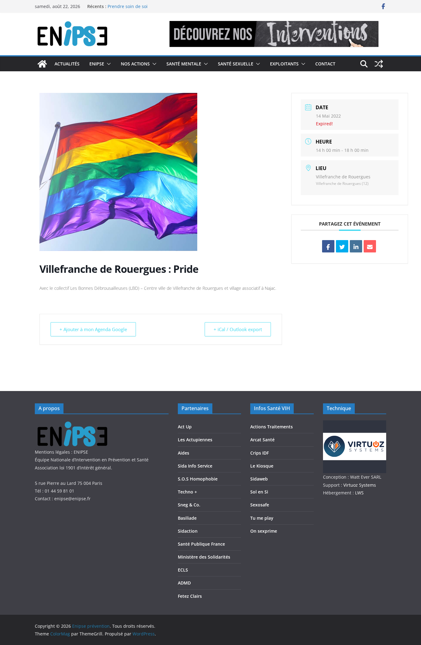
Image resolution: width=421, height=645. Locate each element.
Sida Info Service (195, 466)
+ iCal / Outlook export (238, 329)
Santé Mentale (183, 64)
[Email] (370, 246)
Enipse (96, 64)
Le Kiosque (261, 466)
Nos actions (135, 64)
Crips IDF (259, 453)
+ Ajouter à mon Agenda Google (93, 329)
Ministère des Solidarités (204, 557)
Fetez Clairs (190, 596)
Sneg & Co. (189, 505)
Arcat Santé (262, 440)
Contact (325, 64)
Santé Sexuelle (235, 64)
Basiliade (187, 518)
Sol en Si (259, 492)
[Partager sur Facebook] (328, 246)
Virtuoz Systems (359, 485)
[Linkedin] (356, 246)
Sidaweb (259, 479)
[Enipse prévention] (42, 63)
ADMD (184, 583)
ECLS (183, 570)
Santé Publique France (201, 544)
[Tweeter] (342, 246)
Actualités (67, 64)
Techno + (187, 492)
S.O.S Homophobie (198, 479)
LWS (359, 493)
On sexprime (263, 531)
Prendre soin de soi (128, 9)
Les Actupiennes (195, 440)
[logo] (75, 424)
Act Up (185, 427)
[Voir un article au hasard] (378, 63)
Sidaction (188, 531)
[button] (107, 64)
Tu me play (261, 518)
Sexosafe (259, 505)
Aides (183, 453)
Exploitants (284, 64)
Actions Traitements (271, 427)
